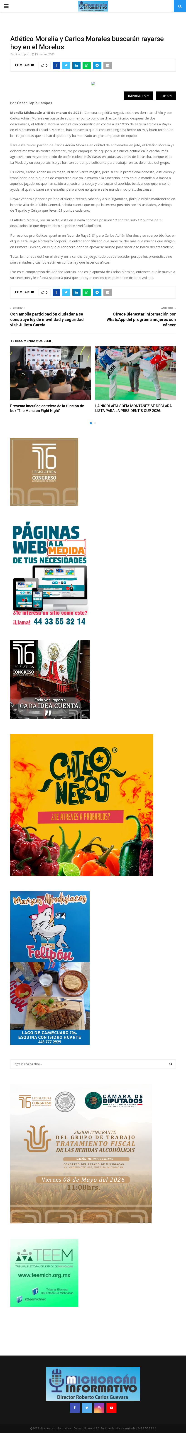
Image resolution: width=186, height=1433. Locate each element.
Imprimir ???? (138, 96)
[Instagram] (99, 1408)
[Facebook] (75, 1408)
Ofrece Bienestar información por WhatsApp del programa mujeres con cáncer (141, 319)
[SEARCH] (171, 1063)
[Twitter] (87, 1408)
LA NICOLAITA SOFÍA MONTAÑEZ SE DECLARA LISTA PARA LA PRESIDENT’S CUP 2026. (133, 408)
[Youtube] (111, 1408)
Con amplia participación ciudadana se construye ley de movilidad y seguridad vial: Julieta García (47, 319)
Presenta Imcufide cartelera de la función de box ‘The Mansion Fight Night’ (47, 408)
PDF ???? (165, 96)
